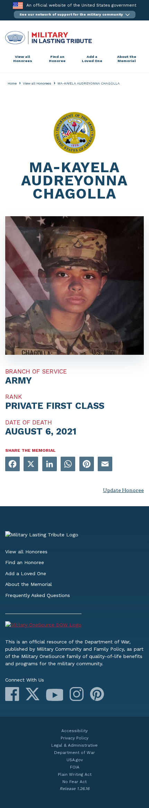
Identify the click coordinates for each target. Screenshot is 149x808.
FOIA (74, 767)
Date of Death (28, 422)
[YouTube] (54, 695)
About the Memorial (126, 58)
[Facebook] (12, 694)
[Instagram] (77, 694)
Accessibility (74, 730)
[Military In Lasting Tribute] (74, 37)
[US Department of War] (74, 626)
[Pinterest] (97, 694)
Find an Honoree (57, 58)
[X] (33, 694)
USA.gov (75, 759)
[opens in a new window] (12, 464)
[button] (74, 14)
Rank (13, 396)
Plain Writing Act (74, 774)
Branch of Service (36, 371)
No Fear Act (74, 781)
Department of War (74, 752)
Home (12, 83)
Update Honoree (123, 490)
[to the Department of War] (18, 5)
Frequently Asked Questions (37, 595)
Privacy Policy (74, 738)
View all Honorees (22, 58)
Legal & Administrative (74, 745)
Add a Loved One (92, 58)
